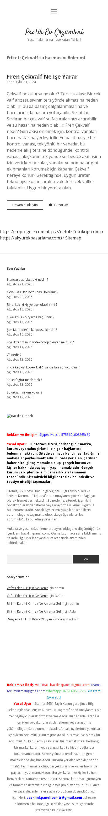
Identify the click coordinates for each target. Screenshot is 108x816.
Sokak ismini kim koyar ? (24, 392)
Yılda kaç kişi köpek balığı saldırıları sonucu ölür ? (43, 367)
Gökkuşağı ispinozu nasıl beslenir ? (32, 292)
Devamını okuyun (27, 206)
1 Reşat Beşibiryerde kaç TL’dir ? (30, 317)
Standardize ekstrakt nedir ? (27, 279)
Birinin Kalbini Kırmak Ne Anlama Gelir (35, 603)
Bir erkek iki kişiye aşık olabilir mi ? (32, 304)
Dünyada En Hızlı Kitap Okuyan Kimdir (34, 619)
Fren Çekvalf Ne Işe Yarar (42, 76)
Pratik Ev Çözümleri (54, 32)
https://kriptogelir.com (22, 231)
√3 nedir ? (14, 355)
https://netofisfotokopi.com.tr (74, 231)
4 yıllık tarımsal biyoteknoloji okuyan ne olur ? (40, 342)
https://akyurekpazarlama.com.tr (32, 238)
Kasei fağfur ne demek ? (24, 380)
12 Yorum (61, 205)
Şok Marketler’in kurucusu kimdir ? (32, 329)
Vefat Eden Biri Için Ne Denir (27, 588)
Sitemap (73, 238)
